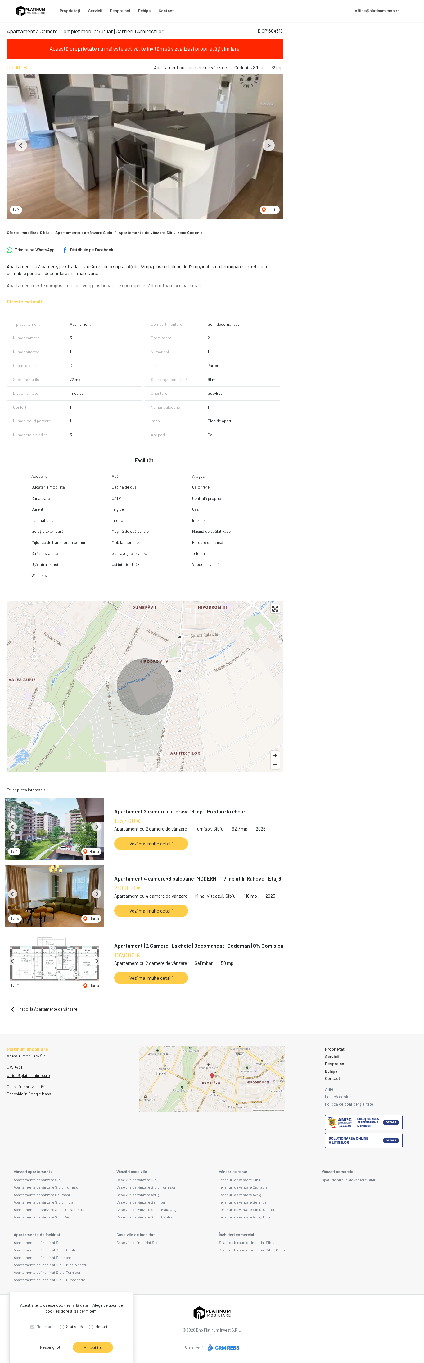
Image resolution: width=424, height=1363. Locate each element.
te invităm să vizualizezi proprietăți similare (190, 48)
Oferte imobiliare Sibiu (28, 232)
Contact (166, 10)
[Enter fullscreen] (275, 608)
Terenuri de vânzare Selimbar (243, 1202)
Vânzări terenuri (233, 1171)
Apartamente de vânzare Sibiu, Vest (43, 1217)
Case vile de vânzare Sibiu (138, 1179)
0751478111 (16, 1067)
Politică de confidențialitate (349, 1104)
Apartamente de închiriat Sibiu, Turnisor (47, 1272)
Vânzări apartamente (33, 1171)
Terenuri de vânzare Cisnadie (243, 1187)
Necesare (45, 1326)
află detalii (82, 1305)
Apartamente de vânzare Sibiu (83, 232)
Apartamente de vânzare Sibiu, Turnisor (47, 1187)
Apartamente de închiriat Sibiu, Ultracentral (50, 1280)
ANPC (330, 1089)
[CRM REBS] (223, 1347)
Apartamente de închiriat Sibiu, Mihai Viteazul (51, 1265)
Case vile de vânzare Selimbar (141, 1202)
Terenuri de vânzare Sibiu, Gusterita (249, 1209)
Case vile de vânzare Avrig (138, 1194)
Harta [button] (272, 209)
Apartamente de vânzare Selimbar (42, 1194)
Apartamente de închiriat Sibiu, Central (46, 1250)
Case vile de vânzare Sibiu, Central (145, 1217)
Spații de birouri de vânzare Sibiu (349, 1179)
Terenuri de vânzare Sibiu (240, 1179)
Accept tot (93, 1347)
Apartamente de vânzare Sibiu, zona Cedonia (160, 232)
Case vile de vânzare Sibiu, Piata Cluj (146, 1209)
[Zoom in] (275, 755)
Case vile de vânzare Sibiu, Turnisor (146, 1187)
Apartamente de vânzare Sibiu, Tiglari (45, 1202)
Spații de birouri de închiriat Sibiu (246, 1242)
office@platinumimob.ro (377, 10)
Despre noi (120, 10)
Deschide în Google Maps (29, 1093)
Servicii (95, 10)
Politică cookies (339, 1096)
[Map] (145, 686)
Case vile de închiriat (135, 1234)
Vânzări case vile (131, 1171)
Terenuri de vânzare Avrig (240, 1194)
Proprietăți (70, 10)
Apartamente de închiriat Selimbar (42, 1257)
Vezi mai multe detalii (151, 843)
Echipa (144, 10)
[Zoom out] (275, 764)
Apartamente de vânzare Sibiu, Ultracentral (49, 1209)
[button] (21, 145)
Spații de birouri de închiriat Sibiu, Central (253, 1250)
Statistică (74, 1326)
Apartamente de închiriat (37, 1234)
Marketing (104, 1326)
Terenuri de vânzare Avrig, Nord (245, 1217)
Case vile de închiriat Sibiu (138, 1242)
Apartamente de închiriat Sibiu (39, 1242)
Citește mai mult (25, 301)
